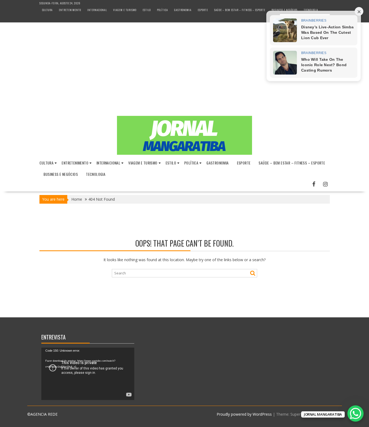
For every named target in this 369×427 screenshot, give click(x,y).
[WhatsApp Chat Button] (355, 413)
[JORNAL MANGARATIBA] (184, 153)
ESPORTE (203, 10)
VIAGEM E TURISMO (124, 10)
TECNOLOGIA (311, 10)
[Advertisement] (184, 75)
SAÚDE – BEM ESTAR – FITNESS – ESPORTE (239, 10)
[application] (87, 374)
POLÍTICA (162, 10)
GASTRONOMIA (183, 10)
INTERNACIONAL (97, 10)
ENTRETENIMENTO (70, 10)
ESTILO (147, 10)
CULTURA (47, 10)
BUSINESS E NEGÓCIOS (284, 10)
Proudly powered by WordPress (244, 414)
